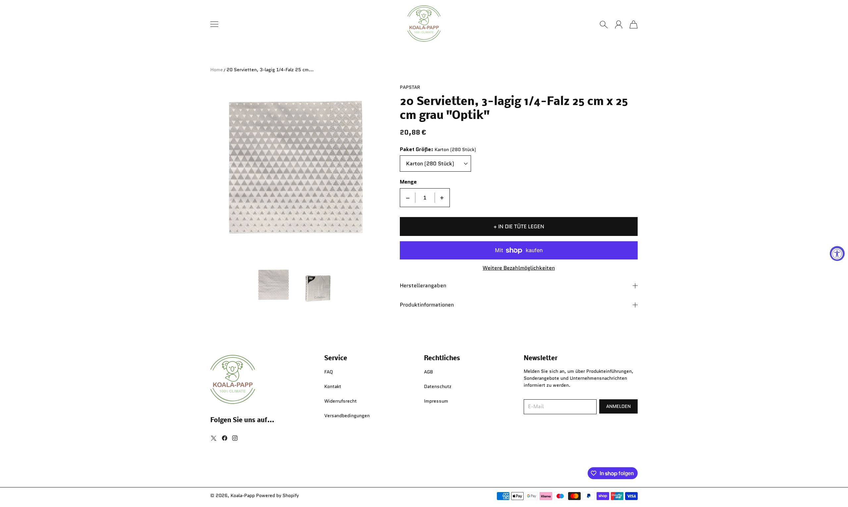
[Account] (618, 24)
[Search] (604, 24)
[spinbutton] (425, 198)
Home (216, 69)
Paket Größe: (416, 149)
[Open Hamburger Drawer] (214, 24)
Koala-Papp (243, 495)
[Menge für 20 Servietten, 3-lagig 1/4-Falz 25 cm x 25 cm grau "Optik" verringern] (407, 198)
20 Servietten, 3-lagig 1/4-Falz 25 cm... (270, 69)
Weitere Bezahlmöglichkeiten (519, 268)
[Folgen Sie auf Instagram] (235, 438)
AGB (428, 371)
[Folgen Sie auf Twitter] (213, 438)
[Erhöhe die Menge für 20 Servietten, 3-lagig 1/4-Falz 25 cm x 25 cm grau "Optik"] (442, 198)
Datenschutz (437, 386)
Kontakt (332, 386)
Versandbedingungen (347, 415)
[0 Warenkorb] (633, 24)
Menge (408, 182)
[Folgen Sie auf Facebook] (224, 438)
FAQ (328, 371)
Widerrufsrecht (340, 401)
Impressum (436, 401)
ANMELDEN (618, 406)
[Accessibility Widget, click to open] (837, 253)
